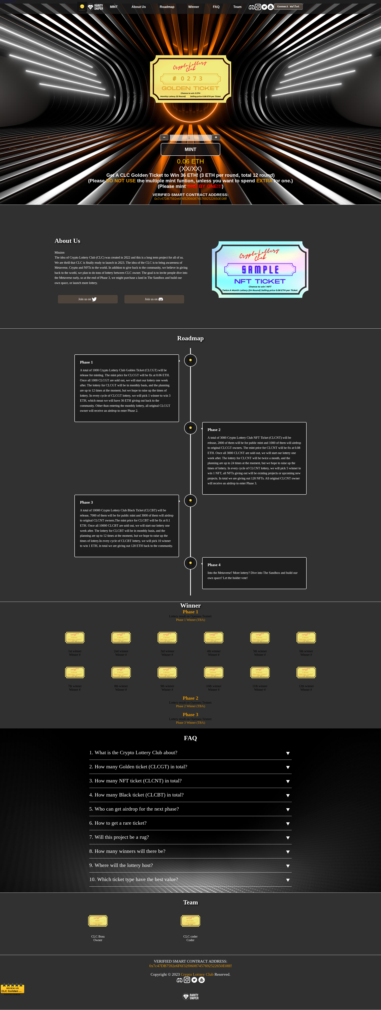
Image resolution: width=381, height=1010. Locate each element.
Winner (193, 7)
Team (237, 7)
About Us (139, 7)
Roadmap (167, 7)
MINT (114, 7)
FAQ (216, 7)
